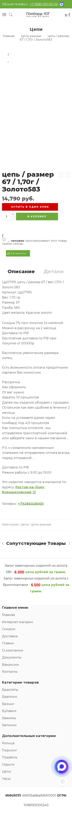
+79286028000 (31, 503)
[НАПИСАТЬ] (61, 770)
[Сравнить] (8, 63)
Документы (11, 657)
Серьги (8, 764)
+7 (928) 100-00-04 (44, 4)
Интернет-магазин (17, 622)
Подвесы (9, 757)
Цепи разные (31, 36)
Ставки (8, 643)
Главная (8, 36)
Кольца (8, 743)
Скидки (8, 629)
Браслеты (10, 690)
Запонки (9, 725)
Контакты (10, 672)
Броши (8, 704)
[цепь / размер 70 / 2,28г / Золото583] (67, 174)
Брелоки (9, 697)
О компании (12, 650)
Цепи (36, 29)
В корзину (37, 216)
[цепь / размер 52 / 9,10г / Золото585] (60, 174)
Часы (6, 779)
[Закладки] (69, 15)
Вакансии (10, 665)
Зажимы (9, 718)
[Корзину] (66, 15)
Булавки (9, 711)
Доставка (10, 636)
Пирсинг (9, 750)
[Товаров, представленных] (62, 781)
